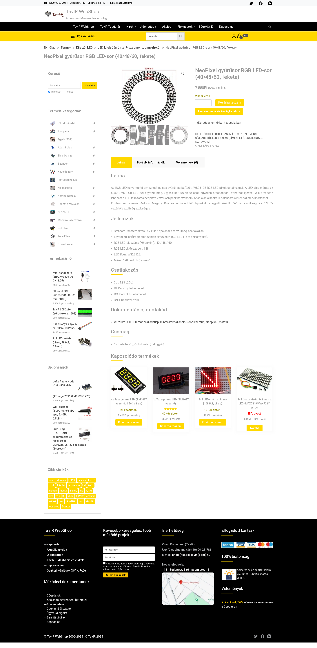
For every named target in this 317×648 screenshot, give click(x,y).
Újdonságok (148, 26)
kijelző (91, 480)
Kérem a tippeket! (115, 575)
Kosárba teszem (229, 102)
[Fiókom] (234, 36)
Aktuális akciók (57, 549)
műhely (73, 490)
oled (51, 496)
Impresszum (55, 565)
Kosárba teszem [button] (128, 422)
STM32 (80, 496)
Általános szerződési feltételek (67, 600)
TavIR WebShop (82, 11)
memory (53, 490)
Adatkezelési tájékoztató (116, 569)
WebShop (54, 506)
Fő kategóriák (86, 36)
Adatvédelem (55, 604)
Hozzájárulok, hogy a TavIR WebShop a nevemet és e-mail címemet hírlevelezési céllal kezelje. (129, 566)
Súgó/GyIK (206, 26)
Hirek (129, 26)
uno (81, 501)
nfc (81, 490)
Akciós (166, 26)
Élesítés (66, 506)
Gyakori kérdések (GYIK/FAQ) (66, 570)
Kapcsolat (226, 26)
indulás (82, 480)
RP (63, 496)
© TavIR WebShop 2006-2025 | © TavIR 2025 (73, 636)
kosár (52, 485)
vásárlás (90, 501)
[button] (182, 73)
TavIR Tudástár (110, 26)
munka (63, 490)
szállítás (90, 496)
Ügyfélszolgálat (57, 613)
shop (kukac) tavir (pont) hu (191, 555)
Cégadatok (54, 595)
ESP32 (71, 480)
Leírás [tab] (121, 162)
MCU (91, 485)
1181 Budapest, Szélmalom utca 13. (186, 569)
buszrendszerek (57, 480)
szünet (52, 501)
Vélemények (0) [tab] (187, 162)
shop (71, 496)
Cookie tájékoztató (59, 608)
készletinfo (74, 485)
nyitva (89, 490)
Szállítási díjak (56, 617)
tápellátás (71, 501)
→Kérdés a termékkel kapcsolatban (218, 122)
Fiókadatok (185, 26)
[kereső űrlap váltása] (270, 26)
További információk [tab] (151, 162)
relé (58, 496)
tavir (61, 501)
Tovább (254, 428)
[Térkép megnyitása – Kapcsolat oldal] (188, 588)
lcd (84, 485)
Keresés (90, 85)
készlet (61, 485)
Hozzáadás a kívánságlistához (219, 111)
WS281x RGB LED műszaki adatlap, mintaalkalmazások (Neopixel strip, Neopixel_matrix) (171, 322)
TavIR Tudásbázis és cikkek (65, 560)
